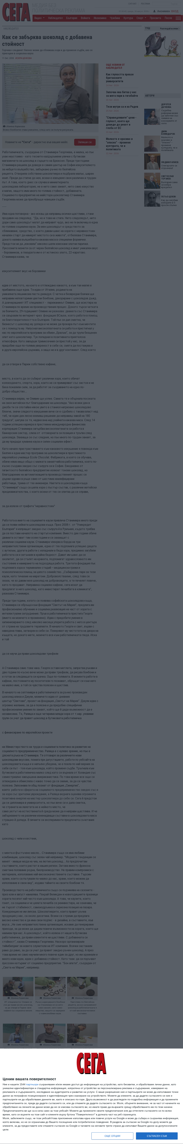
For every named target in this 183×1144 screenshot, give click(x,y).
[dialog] (91, 1096)
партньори (32, 1084)
